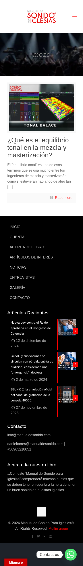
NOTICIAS (18, 267)
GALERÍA (17, 287)
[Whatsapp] (71, 555)
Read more (63, 198)
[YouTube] (44, 536)
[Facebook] (32, 536)
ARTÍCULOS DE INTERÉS (31, 257)
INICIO (15, 227)
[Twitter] (38, 536)
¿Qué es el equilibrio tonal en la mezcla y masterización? (38, 147)
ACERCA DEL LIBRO (27, 247)
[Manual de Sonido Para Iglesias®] (41, 16)
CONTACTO (20, 298)
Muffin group (58, 528)
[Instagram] (50, 536)
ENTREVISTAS (22, 277)
